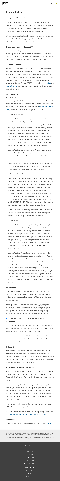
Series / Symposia (30, 464)
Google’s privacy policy (38, 414)
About (30, 448)
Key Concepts (29, 461)
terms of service (12, 86)
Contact (30, 455)
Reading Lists (30, 470)
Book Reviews (30, 467)
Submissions (30, 458)
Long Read (30, 477)
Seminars (30, 474)
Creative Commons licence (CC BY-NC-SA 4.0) (42, 436)
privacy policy (46, 83)
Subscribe (30, 451)
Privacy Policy (30, 446)
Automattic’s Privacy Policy (18, 414)
